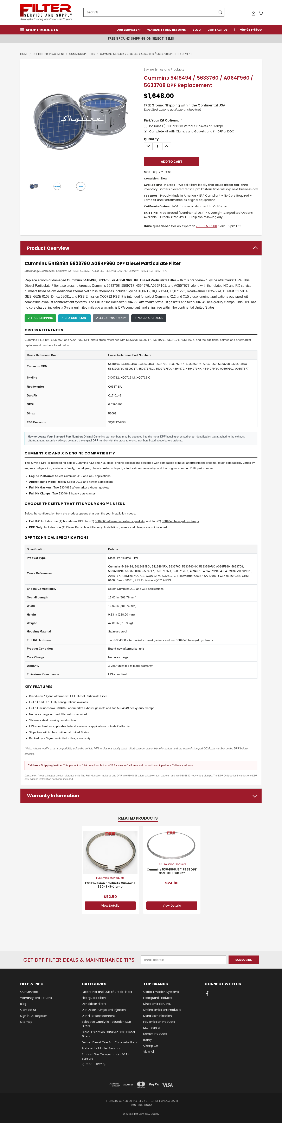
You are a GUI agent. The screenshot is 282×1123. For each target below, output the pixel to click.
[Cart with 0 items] (261, 13)
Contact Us (217, 30)
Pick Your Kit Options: (163, 120)
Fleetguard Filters (94, 998)
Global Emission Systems (161, 992)
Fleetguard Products (157, 998)
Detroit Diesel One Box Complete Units (109, 1042)
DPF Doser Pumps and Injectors (104, 1010)
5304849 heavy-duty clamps (180, 521)
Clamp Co (150, 1046)
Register (41, 1016)
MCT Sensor (151, 1028)
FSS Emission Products (159, 1022)
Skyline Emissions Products (162, 1010)
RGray (147, 1040)
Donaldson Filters (94, 1004)
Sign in (25, 1016)
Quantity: (151, 139)
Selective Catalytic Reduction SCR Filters (106, 1024)
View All (148, 1052)
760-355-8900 (250, 30)
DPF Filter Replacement (98, 1016)
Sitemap (26, 1022)
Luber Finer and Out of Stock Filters (107, 992)
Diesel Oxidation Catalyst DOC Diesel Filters (108, 1034)
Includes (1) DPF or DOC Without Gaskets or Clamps (186, 126)
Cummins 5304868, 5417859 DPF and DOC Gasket (172, 871)
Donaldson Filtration (157, 1016)
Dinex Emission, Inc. (157, 1004)
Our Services (127, 30)
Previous (271, 1110)
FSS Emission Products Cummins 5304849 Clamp (110, 885)
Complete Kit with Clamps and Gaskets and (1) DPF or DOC (191, 131)
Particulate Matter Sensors (101, 1048)
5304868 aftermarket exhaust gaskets (120, 521)
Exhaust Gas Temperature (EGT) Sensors (105, 1056)
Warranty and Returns (166, 30)
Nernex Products (155, 1034)
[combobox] (153, 12)
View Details (110, 906)
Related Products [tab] (138, 818)
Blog (196, 30)
